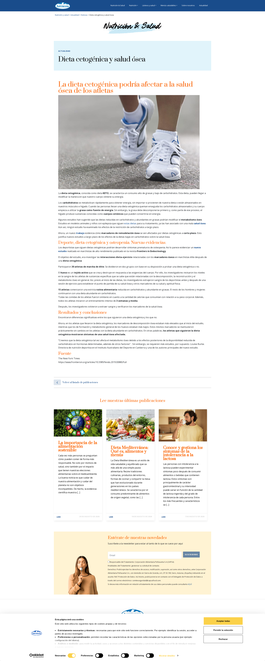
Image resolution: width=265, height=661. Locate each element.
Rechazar (223, 639)
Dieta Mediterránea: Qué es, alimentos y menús (130, 451)
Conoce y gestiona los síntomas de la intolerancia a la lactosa (183, 453)
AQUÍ (190, 584)
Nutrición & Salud (118, 5)
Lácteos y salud (148, 5)
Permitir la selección (223, 630)
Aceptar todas (223, 621)
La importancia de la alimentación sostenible (77, 446)
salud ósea (200, 223)
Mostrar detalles (167, 655)
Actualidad (203, 5)
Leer (59, 517)
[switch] (99, 655)
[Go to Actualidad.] (79, 15)
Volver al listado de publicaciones (80, 382)
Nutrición (133, 5)
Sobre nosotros (188, 5)
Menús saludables (168, 5)
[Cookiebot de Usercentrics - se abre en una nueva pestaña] (37, 656)
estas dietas (130, 223)
